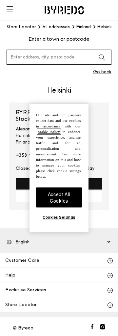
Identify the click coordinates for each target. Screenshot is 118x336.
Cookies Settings (59, 217)
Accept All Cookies (59, 197)
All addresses (56, 27)
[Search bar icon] (101, 57)
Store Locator (21, 27)
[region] (59, 168)
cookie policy (49, 131)
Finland (83, 27)
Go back (102, 72)
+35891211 (27, 155)
